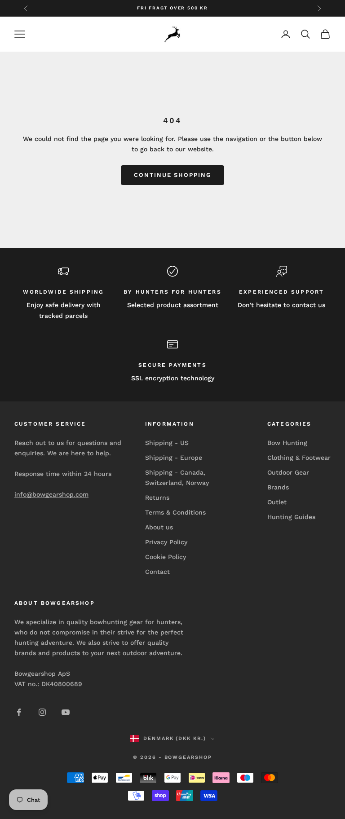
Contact (157, 571)
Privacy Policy (166, 542)
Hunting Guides (291, 516)
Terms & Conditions (175, 512)
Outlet (277, 502)
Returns (157, 497)
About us (159, 527)
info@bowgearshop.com (51, 494)
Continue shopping (172, 175)
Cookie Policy (165, 556)
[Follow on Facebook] (18, 712)
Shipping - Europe (173, 457)
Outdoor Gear (288, 472)
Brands (278, 487)
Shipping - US (167, 442)
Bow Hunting (287, 442)
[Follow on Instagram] (42, 712)
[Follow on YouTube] (65, 712)
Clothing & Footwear (299, 457)
